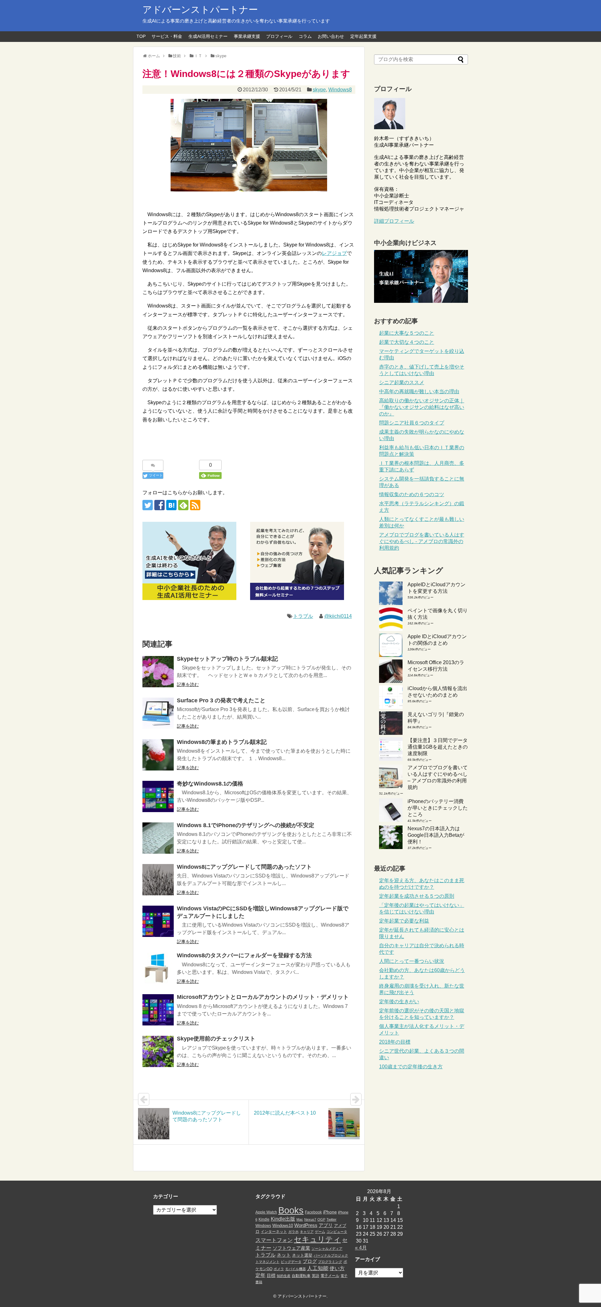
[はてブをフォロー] (171, 505)
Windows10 (282, 1225)
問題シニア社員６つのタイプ (411, 422)
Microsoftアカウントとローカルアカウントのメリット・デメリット (263, 997)
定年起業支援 (363, 36)
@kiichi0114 (338, 616)
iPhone (330, 1211)
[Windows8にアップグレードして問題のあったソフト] (158, 879)
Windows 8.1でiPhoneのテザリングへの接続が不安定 (245, 825)
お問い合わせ (331, 36)
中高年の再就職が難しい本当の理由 (419, 391)
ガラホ (293, 1231)
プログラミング (330, 1262)
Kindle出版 (283, 1219)
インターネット (274, 1231)
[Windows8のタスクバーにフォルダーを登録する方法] (158, 968)
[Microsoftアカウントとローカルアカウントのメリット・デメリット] (158, 1009)
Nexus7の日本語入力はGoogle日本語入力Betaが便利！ (436, 835)
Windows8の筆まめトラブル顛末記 (222, 742)
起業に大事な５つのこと (406, 333)
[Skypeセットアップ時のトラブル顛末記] (158, 671)
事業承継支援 (247, 36)
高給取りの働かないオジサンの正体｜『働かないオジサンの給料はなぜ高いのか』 (421, 407)
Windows (263, 1225)
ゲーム (320, 1231)
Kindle (264, 1219)
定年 (260, 1275)
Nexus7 (310, 1219)
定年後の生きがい (399, 1001)
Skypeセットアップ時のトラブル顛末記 (227, 659)
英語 (315, 1276)
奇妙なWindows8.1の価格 (210, 784)
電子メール (330, 1276)
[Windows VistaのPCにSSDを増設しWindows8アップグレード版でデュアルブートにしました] (158, 921)
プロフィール (279, 36)
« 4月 (361, 1247)
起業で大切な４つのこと (406, 342)
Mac (299, 1219)
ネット (284, 1255)
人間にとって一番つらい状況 (411, 961)
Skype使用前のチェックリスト (216, 1038)
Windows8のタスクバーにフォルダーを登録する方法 (244, 955)
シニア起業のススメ (401, 382)
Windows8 (340, 89)
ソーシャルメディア (326, 1248)
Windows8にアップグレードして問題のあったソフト (244, 867)
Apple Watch (266, 1212)
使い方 (337, 1268)
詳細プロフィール (394, 221)
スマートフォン (274, 1240)
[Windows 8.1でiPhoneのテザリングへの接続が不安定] (158, 838)
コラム (305, 36)
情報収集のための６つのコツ (411, 494)
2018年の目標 (394, 1042)
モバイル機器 (295, 1269)
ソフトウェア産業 (291, 1248)
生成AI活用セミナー (208, 36)
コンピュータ (336, 1231)
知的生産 (283, 1276)
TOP (141, 36)
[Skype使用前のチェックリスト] (158, 1051)
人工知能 (317, 1268)
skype (319, 89)
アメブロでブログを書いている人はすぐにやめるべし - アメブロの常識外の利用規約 (421, 541)
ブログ (310, 1261)
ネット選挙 (302, 1255)
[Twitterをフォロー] (147, 505)
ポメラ (279, 1269)
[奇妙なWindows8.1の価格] (158, 796)
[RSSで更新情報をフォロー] (195, 505)
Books (291, 1210)
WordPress (305, 1225)
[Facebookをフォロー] (159, 505)
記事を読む (188, 684)
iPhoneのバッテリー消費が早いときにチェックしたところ (438, 808)
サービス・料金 (167, 36)
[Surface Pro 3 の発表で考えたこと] (158, 713)
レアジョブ (334, 253)
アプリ (326, 1225)
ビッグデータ (291, 1262)
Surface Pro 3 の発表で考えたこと (221, 700)
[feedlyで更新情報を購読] (183, 505)
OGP (321, 1219)
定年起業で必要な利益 (404, 920)
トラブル (303, 616)
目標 (271, 1275)
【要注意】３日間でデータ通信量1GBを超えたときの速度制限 (438, 747)
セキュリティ (317, 1239)
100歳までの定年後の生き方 (411, 1066)
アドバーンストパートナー (200, 9)
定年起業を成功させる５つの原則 (416, 896)
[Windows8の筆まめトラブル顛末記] (158, 754)
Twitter (331, 1219)
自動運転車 (301, 1276)
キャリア (307, 1231)
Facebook (313, 1212)
